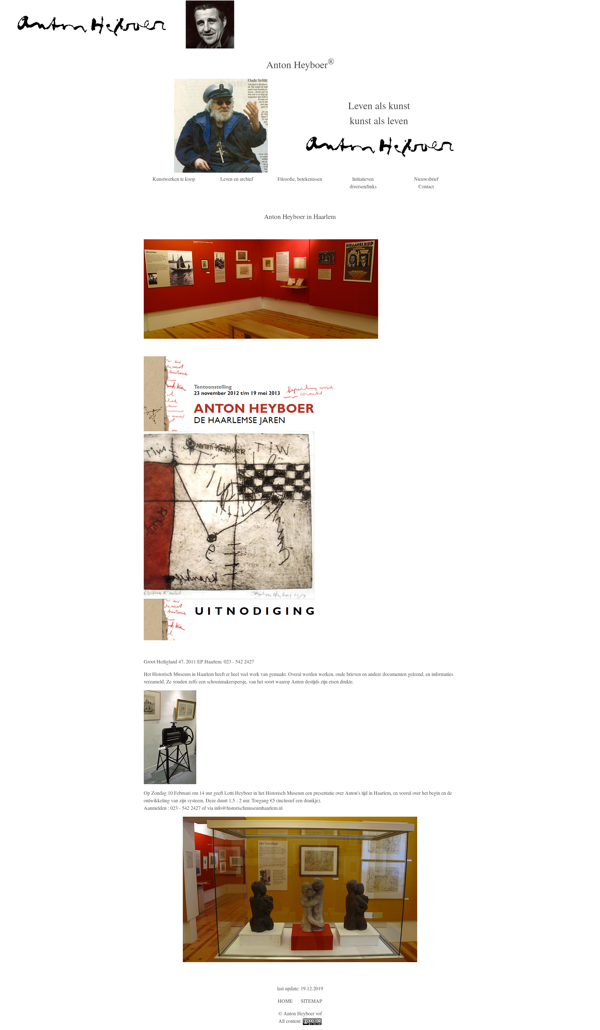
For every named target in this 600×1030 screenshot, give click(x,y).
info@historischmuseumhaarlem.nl (248, 807)
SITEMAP (311, 1000)
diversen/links (363, 186)
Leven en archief (236, 178)
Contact (426, 186)
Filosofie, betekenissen (300, 178)
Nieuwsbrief (426, 178)
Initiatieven (363, 178)
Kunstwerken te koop (173, 178)
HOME (285, 1000)
